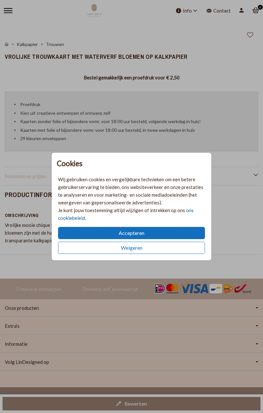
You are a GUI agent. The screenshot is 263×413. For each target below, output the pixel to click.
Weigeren (131, 248)
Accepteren (131, 233)
